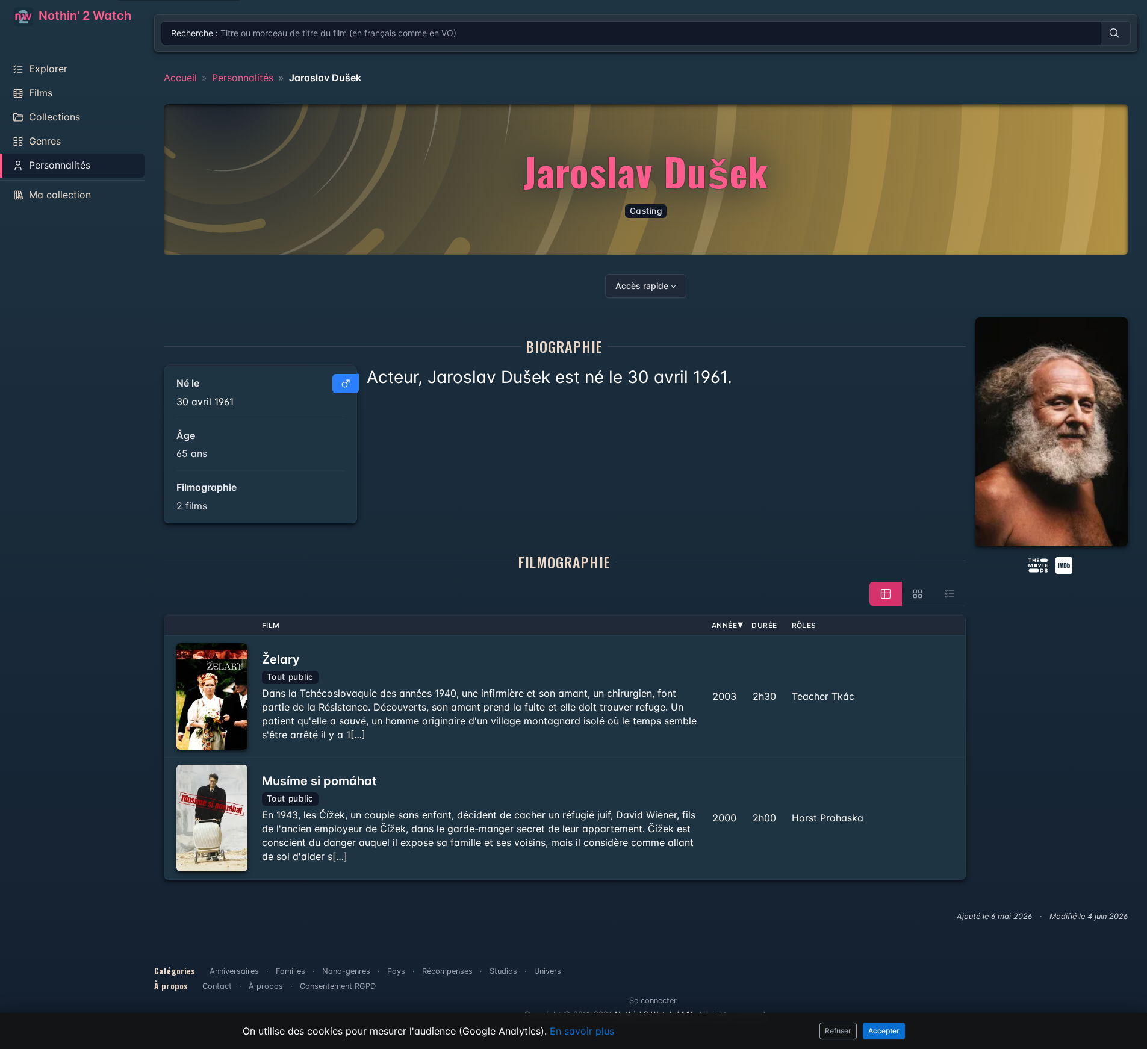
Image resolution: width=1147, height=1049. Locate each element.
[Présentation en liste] (949, 594)
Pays (396, 971)
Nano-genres (346, 971)
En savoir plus (582, 1031)
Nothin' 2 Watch (83, 15)
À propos (266, 986)
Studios (503, 971)
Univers (547, 971)
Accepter (884, 1030)
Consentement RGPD (338, 986)
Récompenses (447, 971)
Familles (290, 971)
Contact (217, 986)
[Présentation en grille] (917, 594)
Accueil (180, 78)
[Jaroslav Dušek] (1051, 431)
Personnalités (242, 78)
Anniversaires (234, 971)
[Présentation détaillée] (885, 594)
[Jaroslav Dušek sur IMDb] (1065, 564)
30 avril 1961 (205, 402)
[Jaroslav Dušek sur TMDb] (1038, 564)
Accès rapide (641, 286)
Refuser (838, 1030)
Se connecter (653, 1000)
